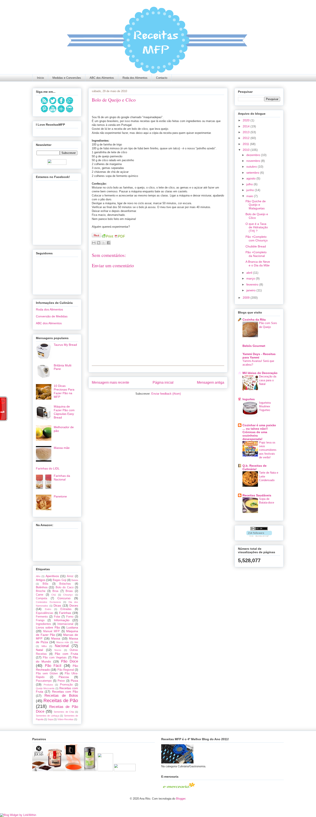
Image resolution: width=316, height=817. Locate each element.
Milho (44, 646)
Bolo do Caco (65, 587)
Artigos (40, 580)
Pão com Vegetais (55, 657)
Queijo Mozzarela (45, 688)
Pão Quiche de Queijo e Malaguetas (255, 204)
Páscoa (64, 677)
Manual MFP (51, 631)
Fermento (42, 616)
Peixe (61, 680)
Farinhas (65, 613)
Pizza (74, 680)
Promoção (66, 684)
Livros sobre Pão (48, 627)
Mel (76, 642)
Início (40, 77)
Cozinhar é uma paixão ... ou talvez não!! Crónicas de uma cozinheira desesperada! (259, 432)
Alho (38, 576)
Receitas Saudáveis (256, 495)
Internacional (65, 623)
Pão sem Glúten (47, 673)
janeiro (251, 290)
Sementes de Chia (64, 711)
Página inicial (163, 382)
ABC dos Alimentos (102, 77)
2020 (246, 120)
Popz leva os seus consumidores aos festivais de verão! (267, 450)
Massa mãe (62, 447)
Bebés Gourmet (253, 345)
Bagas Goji (59, 580)
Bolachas (65, 583)
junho (250, 190)
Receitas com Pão (65, 691)
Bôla (45, 583)
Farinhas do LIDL (48, 468)
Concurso (64, 598)
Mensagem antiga (210, 382)
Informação (61, 620)
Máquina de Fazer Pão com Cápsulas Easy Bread (64, 412)
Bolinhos (42, 587)
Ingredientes (43, 623)
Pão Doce (69, 661)
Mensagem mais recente (110, 382)
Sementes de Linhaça (47, 715)
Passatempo (44, 680)
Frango (40, 620)
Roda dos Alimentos (135, 77)
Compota (41, 598)
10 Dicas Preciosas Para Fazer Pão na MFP (64, 391)
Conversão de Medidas (51, 316)
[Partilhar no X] (103, 243)
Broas (69, 591)
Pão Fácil (53, 666)
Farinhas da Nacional (62, 477)
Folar (57, 616)
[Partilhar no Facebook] (108, 243)
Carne (39, 594)
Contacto (161, 77)
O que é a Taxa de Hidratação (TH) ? (256, 227)
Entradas (66, 609)
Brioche (40, 591)
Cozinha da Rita (254, 319)
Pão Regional (65, 669)
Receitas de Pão (60, 700)
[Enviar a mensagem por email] (94, 243)
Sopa (50, 719)
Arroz (70, 576)
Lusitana (72, 627)
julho (250, 184)
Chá (53, 594)
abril (249, 272)
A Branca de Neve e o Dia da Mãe (257, 263)
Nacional (62, 646)
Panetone (60, 496)
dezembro (253, 155)
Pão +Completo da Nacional (256, 254)
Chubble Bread (255, 246)
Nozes (57, 650)
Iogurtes (248, 399)
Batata (74, 580)
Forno (69, 616)
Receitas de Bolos (61, 695)
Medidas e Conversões (66, 77)
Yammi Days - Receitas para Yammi (259, 355)
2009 (246, 297)
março (251, 278)
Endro (48, 609)
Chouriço (68, 594)
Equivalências (44, 613)
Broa (55, 591)
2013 (246, 132)
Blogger (180, 798)
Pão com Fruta (66, 653)
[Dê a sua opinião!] (99, 243)
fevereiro (252, 284)
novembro (253, 160)
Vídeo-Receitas (65, 719)
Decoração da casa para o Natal (267, 380)
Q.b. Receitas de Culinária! (254, 467)
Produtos (48, 684)
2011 (246, 144)
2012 (246, 138)
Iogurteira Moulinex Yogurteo (265, 406)
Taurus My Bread (65, 344)
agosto (251, 178)
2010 (246, 149)
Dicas (57, 605)
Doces (73, 605)
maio (250, 196)
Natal (39, 650)
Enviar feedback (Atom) (166, 393)
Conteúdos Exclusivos (48, 602)
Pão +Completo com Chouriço (256, 238)
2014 (246, 126)
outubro (252, 166)
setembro (253, 172)
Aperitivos (52, 576)
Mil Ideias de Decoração (260, 373)
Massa (55, 638)
